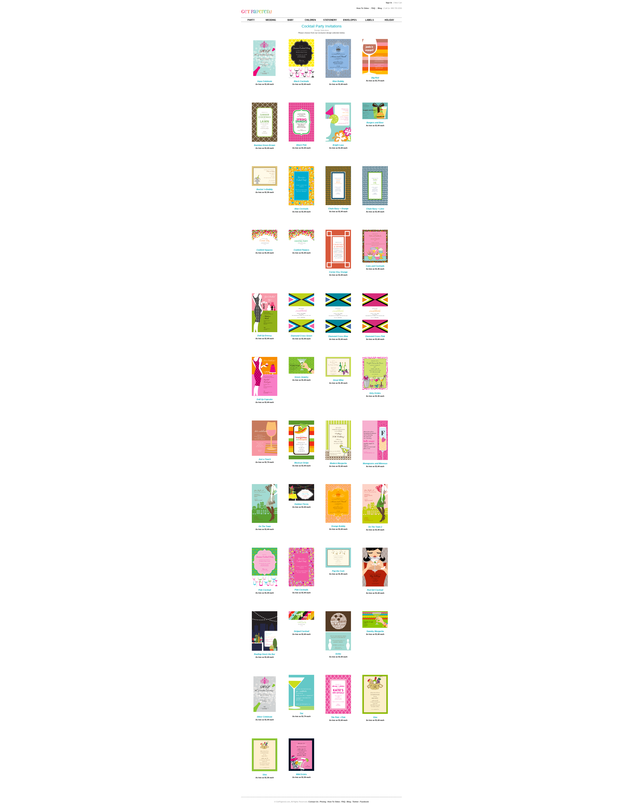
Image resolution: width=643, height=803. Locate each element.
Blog (380, 8)
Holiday (389, 20)
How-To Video (362, 8)
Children (310, 20)
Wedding (271, 20)
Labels (369, 20)
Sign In (389, 3)
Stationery (330, 20)
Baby (291, 20)
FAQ (373, 8)
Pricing (323, 802)
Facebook (364, 802)
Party (251, 20)
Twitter (355, 802)
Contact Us (313, 802)
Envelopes (350, 20)
